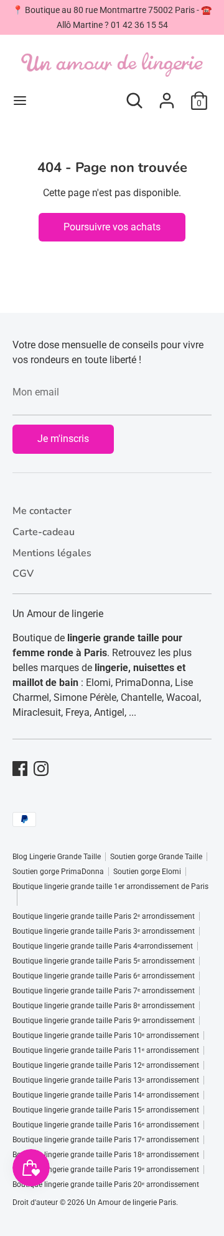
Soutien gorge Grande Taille (156, 856)
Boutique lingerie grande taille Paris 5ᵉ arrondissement (103, 961)
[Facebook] (19, 768)
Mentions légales (51, 553)
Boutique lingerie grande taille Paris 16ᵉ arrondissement (105, 1125)
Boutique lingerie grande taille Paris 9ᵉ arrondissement (103, 1020)
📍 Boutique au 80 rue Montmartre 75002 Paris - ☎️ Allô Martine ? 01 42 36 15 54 (112, 17)
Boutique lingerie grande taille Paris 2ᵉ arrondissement (103, 916)
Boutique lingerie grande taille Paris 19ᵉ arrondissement (105, 1169)
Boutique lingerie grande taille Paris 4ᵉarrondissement (102, 946)
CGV (23, 573)
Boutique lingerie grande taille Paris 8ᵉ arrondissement (103, 1005)
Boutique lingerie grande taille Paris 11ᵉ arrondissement (105, 1050)
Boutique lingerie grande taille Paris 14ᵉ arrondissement (105, 1095)
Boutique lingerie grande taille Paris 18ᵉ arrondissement (105, 1154)
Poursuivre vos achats (112, 227)
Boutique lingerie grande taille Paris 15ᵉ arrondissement (105, 1110)
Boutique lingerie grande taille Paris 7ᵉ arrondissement (103, 990)
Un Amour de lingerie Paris (131, 1202)
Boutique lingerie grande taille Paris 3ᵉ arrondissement (103, 931)
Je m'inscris (63, 438)
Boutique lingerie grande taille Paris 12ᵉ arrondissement (105, 1065)
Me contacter (42, 511)
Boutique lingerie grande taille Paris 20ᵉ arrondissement (105, 1184)
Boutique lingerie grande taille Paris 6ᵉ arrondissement (103, 976)
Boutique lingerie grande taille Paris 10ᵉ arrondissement (105, 1035)
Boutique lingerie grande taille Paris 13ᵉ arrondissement (105, 1080)
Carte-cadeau (43, 532)
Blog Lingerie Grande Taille (56, 856)
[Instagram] (41, 768)
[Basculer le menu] (19, 100)
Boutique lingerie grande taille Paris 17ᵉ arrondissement (105, 1139)
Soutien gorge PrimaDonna (58, 871)
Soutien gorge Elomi (147, 871)
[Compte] (166, 95)
